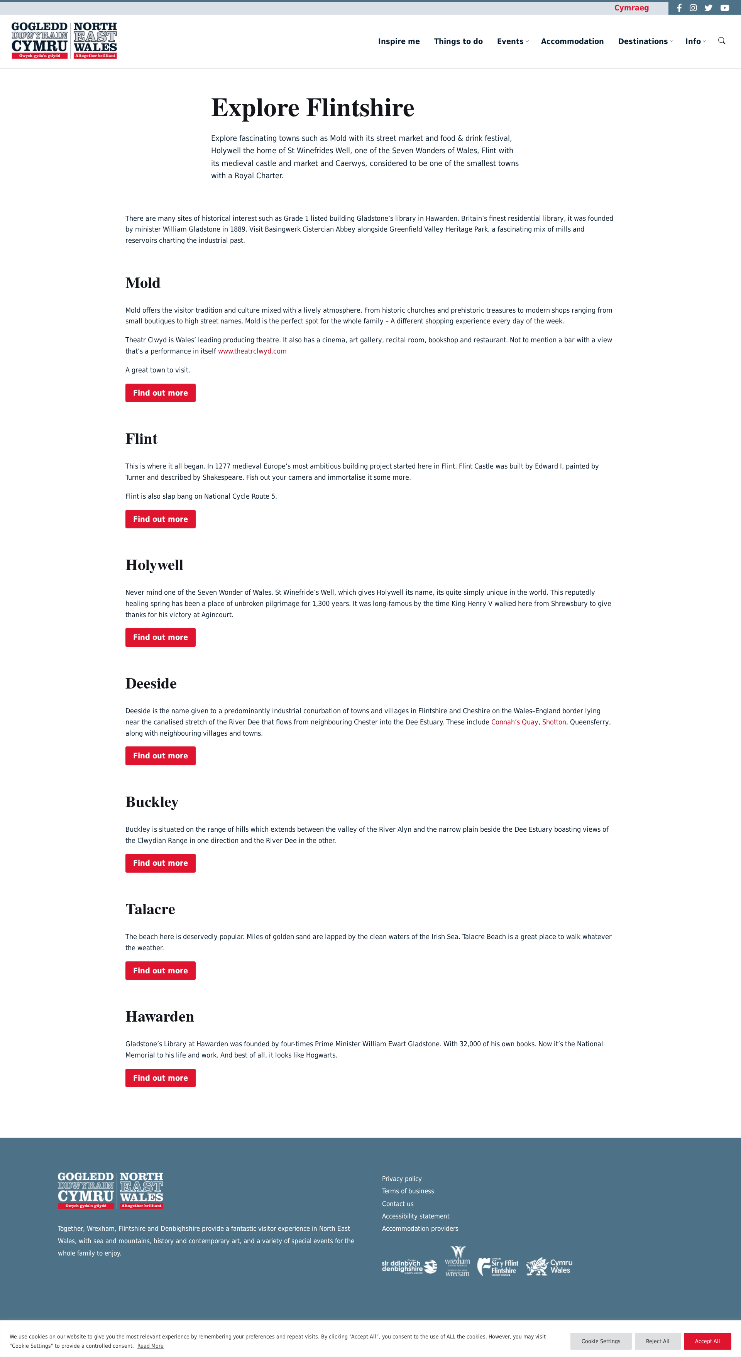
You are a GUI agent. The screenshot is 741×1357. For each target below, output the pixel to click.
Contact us (398, 1204)
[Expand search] (721, 40)
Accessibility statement (416, 1216)
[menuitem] (399, 41)
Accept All (707, 1341)
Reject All (658, 1341)
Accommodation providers (420, 1228)
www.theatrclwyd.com (252, 351)
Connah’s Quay (514, 722)
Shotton (554, 722)
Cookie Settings (601, 1341)
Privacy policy (402, 1179)
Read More (150, 1346)
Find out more (160, 393)
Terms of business (408, 1191)
